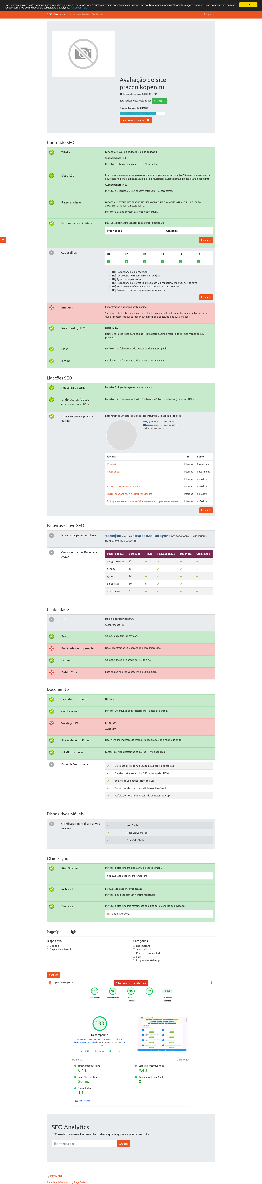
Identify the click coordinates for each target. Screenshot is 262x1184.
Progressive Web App (148, 960)
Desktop (54, 945)
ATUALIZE (159, 101)
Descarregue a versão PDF (136, 120)
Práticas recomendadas (149, 953)
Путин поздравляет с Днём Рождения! (129, 494)
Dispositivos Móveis (61, 949)
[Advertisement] (165, 53)
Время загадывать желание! (123, 486)
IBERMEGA (56, 1176)
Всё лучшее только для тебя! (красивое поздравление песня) (142, 501)
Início (72, 14)
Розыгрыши (113, 471)
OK (248, 5)
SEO (138, 956)
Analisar (53, 975)
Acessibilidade (144, 949)
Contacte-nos (99, 14)
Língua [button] (208, 14)
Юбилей (111, 464)
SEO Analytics (56, 14)
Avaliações (83, 14)
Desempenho (143, 945)
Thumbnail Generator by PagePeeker (66, 1182)
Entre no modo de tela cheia (131, 983)
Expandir (206, 240)
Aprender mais (79, 7)
